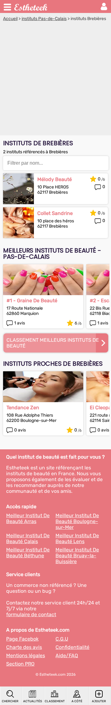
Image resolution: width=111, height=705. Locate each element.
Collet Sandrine (55, 213)
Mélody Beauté (54, 179)
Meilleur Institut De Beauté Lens (77, 538)
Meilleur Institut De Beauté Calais (28, 538)
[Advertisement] (55, 79)
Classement (54, 701)
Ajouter (99, 701)
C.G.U (62, 639)
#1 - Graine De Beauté (31, 300)
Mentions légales (25, 655)
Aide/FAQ (67, 655)
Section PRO (20, 664)
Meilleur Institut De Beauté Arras (28, 518)
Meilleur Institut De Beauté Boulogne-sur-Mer (77, 521)
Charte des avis (24, 647)
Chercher (10, 701)
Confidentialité (72, 647)
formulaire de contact (31, 614)
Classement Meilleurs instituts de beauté (52, 343)
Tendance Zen (22, 407)
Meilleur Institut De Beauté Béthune (28, 553)
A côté (77, 701)
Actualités (32, 701)
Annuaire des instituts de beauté (31, 6)
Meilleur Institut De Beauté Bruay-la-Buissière (77, 555)
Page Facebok (22, 639)
